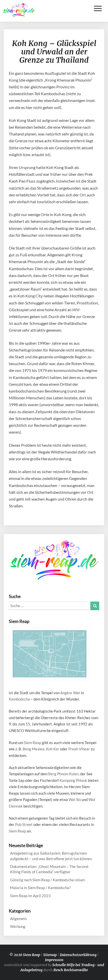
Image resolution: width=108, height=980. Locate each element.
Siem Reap (32, 742)
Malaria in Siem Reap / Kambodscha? (40, 887)
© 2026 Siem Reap (24, 955)
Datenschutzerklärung (78, 955)
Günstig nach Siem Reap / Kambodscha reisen (47, 880)
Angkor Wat (70, 692)
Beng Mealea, (34, 749)
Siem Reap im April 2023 (30, 895)
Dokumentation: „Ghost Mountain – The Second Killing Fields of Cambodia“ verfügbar (49, 869)
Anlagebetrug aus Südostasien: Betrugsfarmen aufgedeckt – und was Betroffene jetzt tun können (51, 856)
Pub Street (24, 824)
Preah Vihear (79, 749)
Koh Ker (52, 749)
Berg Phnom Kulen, (63, 774)
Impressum (54, 960)
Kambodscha (19, 699)
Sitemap (50, 955)
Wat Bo (75, 799)
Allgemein (18, 918)
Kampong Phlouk (73, 780)
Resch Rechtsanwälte (70, 970)
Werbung (17, 926)
